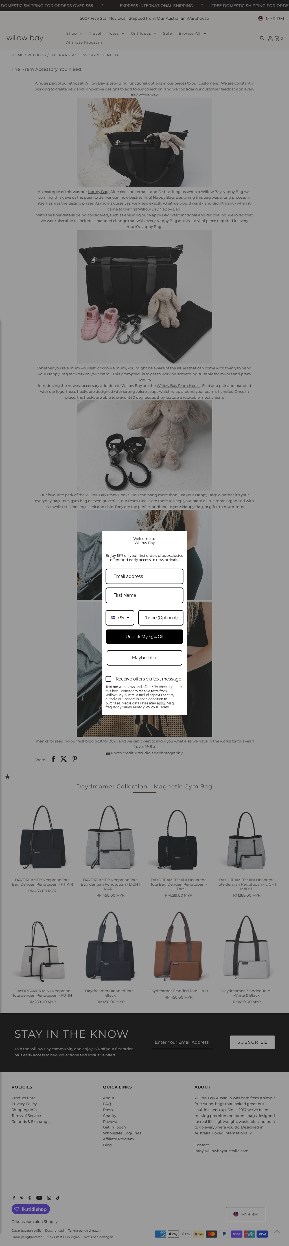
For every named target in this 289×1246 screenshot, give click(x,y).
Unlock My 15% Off (145, 636)
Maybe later (144, 657)
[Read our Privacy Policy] (180, 687)
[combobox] (120, 618)
